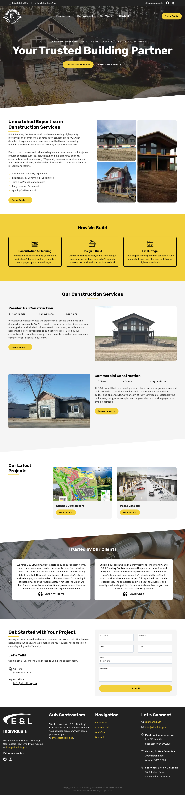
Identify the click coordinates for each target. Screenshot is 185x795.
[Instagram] (174, 3)
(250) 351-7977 (22, 672)
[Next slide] (175, 581)
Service (103, 657)
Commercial (85, 16)
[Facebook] (168, 3)
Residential (63, 16)
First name (104, 635)
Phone (141, 646)
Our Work (106, 16)
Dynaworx (107, 790)
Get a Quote (171, 16)
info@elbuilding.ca (25, 683)
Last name (143, 635)
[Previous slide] (10, 581)
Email (102, 646)
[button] (116, 140)
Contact (124, 16)
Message (104, 668)
